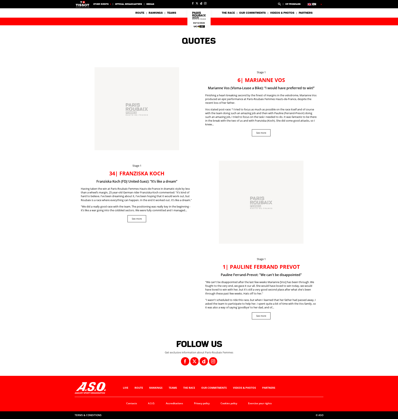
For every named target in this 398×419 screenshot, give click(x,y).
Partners (306, 13)
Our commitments (214, 388)
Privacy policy (202, 403)
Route (139, 13)
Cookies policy (229, 403)
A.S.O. (151, 403)
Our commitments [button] (252, 13)
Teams (173, 388)
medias (150, 4)
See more (261, 132)
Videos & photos (282, 13)
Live (125, 388)
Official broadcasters (128, 4)
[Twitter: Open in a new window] (197, 3)
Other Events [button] (101, 4)
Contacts (131, 403)
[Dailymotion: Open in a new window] (201, 3)
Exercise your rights (260, 403)
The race (189, 388)
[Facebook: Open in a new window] (193, 3)
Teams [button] (171, 13)
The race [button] (228, 13)
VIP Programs (293, 4)
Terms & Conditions (88, 415)
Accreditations (174, 403)
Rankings (156, 13)
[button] (279, 4)
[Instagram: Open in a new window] (205, 3)
